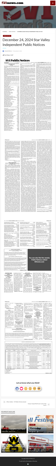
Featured (5, 428)
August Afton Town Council (17, 429)
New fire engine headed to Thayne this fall (40, 447)
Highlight (32, 444)
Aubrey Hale (5, 431)
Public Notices (12, 31)
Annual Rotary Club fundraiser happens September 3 (40, 428)
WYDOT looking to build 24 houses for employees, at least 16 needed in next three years (13, 446)
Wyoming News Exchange (8, 450)
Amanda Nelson (8, 51)
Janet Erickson (32, 431)
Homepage (5, 31)
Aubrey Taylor (32, 450)
